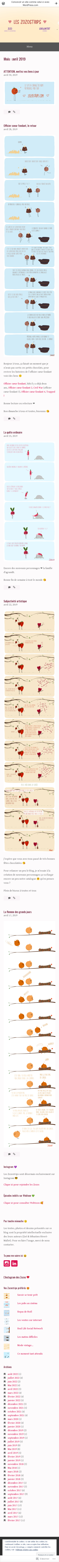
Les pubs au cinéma (27, 1303)
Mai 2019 (12, 1449)
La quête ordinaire (13, 432)
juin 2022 (12, 1381)
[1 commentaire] (9, 1154)
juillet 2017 (13, 1501)
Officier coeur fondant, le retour (20, 126)
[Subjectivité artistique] (14, 898)
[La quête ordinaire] (14, 587)
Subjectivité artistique (15, 601)
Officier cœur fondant (15, 383)
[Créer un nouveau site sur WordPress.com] (29, 3)
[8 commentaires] (9, 898)
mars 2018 (13, 1471)
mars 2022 (13, 1393)
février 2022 (14, 1396)
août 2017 (13, 1498)
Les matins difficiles (27, 1337)
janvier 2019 (14, 1460)
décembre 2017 (15, 1483)
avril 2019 (13, 1453)
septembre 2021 (16, 1415)
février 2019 (14, 1456)
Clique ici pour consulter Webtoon (22, 1203)
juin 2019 (12, 1445)
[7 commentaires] (9, 418)
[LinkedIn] (14, 1263)
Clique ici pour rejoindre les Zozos (21, 1184)
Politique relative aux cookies (27, 1550)
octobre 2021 (14, 1411)
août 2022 (13, 1374)
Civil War (38, 387)
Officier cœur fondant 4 (33, 391)
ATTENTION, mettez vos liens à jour (21, 71)
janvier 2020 (14, 1426)
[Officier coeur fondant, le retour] (14, 418)
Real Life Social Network (30, 1328)
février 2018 (14, 1475)
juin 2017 (12, 1505)
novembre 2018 (16, 1464)
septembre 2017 (16, 1494)
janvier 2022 (14, 1400)
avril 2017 (13, 1513)
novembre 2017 (16, 1486)
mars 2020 (13, 1419)
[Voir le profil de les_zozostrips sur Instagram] (7, 1263)
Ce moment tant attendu (30, 1353)
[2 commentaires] (9, 587)
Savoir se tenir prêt (27, 1295)
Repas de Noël (24, 1311)
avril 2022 (13, 1389)
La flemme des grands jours (17, 912)
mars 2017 (13, 1516)
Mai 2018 (12, 1468)
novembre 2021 (16, 1408)
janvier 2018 (14, 1479)
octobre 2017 (14, 1490)
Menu (30, 46)
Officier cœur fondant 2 (20, 387)
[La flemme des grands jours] (14, 1154)
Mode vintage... (25, 1345)
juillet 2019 (13, 1441)
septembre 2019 (16, 1438)
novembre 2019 (16, 1434)
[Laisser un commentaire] (9, 112)
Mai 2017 (12, 1509)
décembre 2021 (15, 1404)
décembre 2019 (15, 1430)
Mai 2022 (12, 1385)
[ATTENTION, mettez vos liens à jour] (14, 112)
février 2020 (14, 1423)
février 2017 (14, 1520)
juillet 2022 (13, 1378)
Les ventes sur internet (29, 1320)
